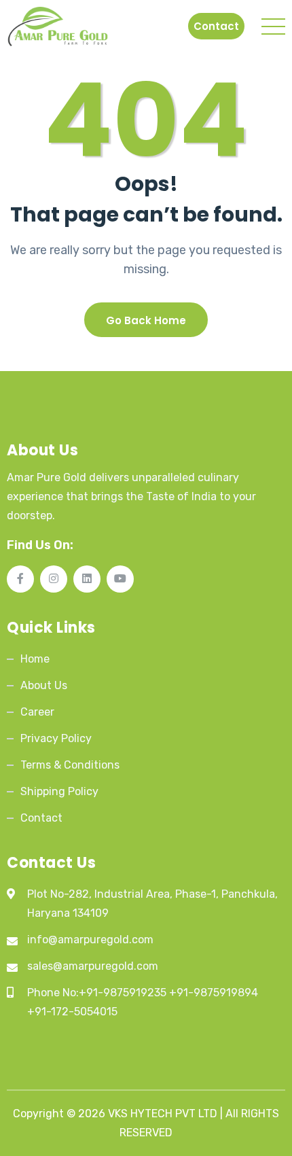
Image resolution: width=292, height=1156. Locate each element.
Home (35, 658)
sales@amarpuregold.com (92, 966)
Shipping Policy (59, 791)
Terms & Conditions (70, 764)
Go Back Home (146, 320)
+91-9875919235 (122, 992)
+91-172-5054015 (72, 1011)
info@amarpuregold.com (90, 939)
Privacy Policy (56, 738)
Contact (216, 26)
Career (37, 711)
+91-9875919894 (213, 992)
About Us (43, 685)
